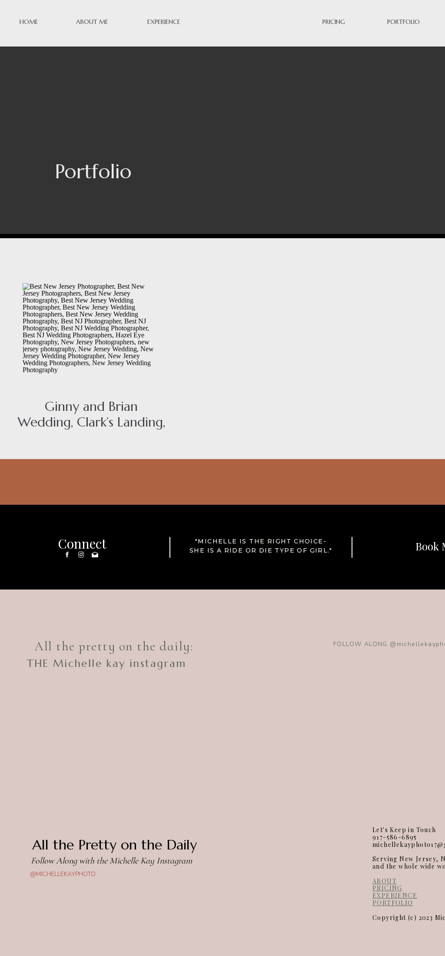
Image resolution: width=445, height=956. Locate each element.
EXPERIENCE (394, 895)
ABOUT (384, 881)
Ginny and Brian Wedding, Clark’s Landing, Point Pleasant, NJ (91, 422)
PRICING (387, 888)
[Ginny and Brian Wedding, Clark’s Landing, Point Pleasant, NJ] (92, 334)
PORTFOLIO (392, 903)
